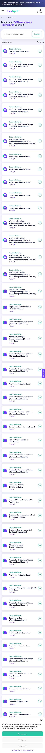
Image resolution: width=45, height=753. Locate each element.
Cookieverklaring (16, 750)
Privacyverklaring (28, 750)
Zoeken (37, 34)
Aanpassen (23, 746)
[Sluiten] (43, 3)
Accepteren (22, 734)
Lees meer (18, 4)
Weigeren (22, 740)
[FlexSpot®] (13, 11)
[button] (42, 720)
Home (3, 18)
